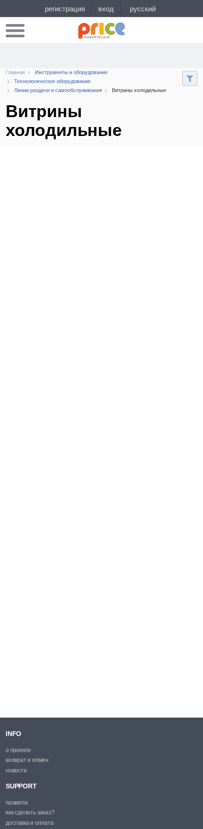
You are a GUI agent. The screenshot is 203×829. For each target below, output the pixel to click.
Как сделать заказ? (30, 812)
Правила (17, 802)
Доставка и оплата (30, 823)
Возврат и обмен (27, 760)
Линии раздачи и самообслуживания (58, 90)
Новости (16, 770)
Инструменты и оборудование (71, 72)
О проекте (18, 750)
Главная (15, 72)
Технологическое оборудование (52, 81)
